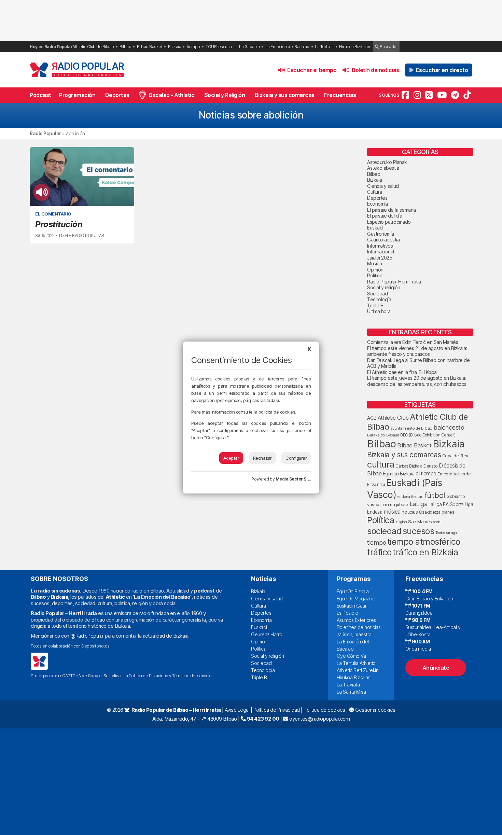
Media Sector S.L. (293, 479)
